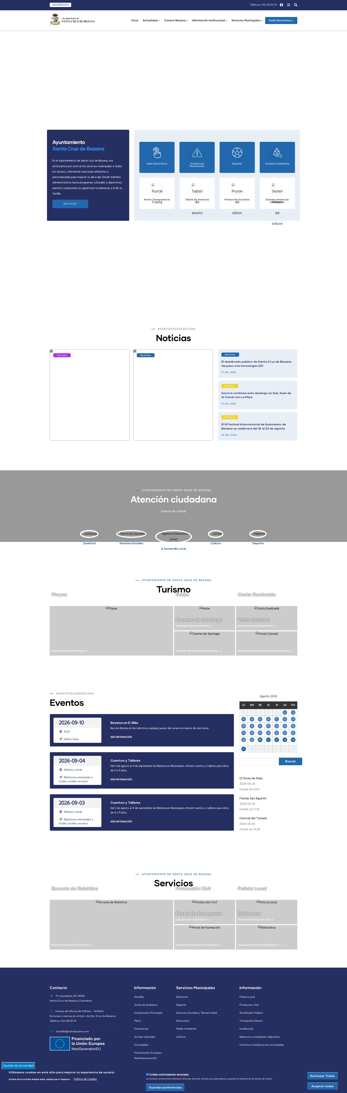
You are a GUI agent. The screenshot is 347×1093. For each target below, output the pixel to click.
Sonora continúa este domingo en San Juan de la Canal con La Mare (256, 395)
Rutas (182, 594)
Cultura (229, 386)
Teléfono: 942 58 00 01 (263, 5)
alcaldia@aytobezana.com (72, 1031)
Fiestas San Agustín (252, 798)
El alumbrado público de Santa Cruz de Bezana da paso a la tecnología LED (256, 363)
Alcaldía (139, 997)
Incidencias (246, 1029)
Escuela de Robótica (75, 888)
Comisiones (141, 1029)
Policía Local (247, 997)
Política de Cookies (85, 1079)
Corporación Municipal (148, 1013)
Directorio (182, 997)
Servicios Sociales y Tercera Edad (196, 1013)
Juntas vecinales (144, 1037)
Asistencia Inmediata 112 (254, 919)
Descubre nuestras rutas (192, 625)
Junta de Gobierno (146, 1005)
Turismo (62, 355)
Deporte (181, 1005)
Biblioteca (249, 913)
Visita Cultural (254, 619)
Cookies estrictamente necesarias (169, 1075)
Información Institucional (208, 20)
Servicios (70, 204)
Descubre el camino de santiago (197, 650)
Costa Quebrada (257, 594)
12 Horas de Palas (251, 778)
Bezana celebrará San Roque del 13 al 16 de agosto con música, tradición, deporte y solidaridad (169, 431)
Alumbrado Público (251, 1013)
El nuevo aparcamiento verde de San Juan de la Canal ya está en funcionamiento (88, 430)
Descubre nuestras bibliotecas (258, 944)
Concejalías (141, 1045)
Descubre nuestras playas (68, 650)
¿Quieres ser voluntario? (192, 919)
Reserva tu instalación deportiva (259, 1037)
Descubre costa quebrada (255, 625)
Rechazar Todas (322, 1075)
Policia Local (252, 888)
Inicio (134, 20)
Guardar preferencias (165, 1087)
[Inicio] (72, 19)
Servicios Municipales (246, 20)
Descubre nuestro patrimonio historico (263, 650)
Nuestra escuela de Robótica (70, 944)
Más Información (121, 737)
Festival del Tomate (253, 818)
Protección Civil (193, 888)
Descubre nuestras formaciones (197, 944)
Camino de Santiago (199, 619)
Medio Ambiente (186, 1029)
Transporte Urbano (251, 1021)
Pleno (137, 1021)
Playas (59, 594)
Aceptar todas (322, 1086)
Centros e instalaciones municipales (261, 1045)
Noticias (145, 355)
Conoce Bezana (174, 20)
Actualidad (150, 20)
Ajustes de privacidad (18, 1065)
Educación (182, 1021)
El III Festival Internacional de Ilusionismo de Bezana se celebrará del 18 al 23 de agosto (253, 426)
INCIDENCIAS (60, 5)
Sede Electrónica (280, 20)
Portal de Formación (199, 913)
